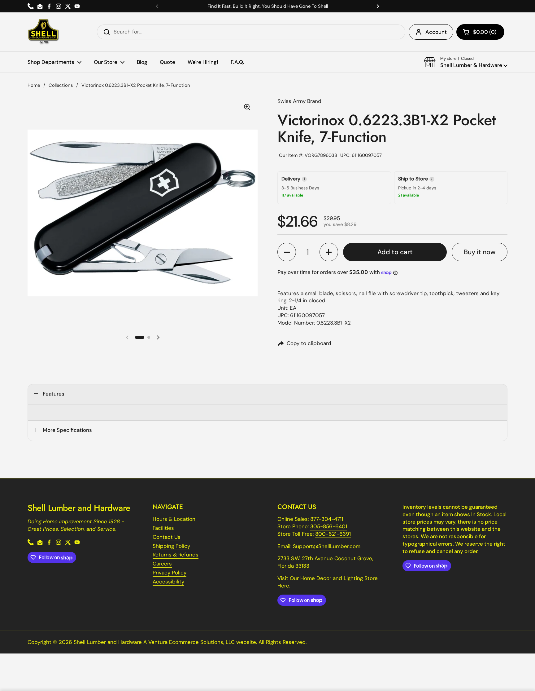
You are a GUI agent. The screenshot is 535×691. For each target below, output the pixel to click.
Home (34, 85)
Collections (61, 85)
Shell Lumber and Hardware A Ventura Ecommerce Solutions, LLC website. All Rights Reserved (190, 642)
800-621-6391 (333, 533)
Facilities (163, 528)
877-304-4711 (326, 519)
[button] (480, 32)
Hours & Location (174, 519)
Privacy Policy (169, 572)
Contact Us (167, 537)
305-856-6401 (328, 526)
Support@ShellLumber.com (326, 546)
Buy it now (479, 252)
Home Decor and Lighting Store (339, 578)
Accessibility (168, 581)
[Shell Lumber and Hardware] (43, 32)
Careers (162, 563)
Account (436, 32)
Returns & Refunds (175, 554)
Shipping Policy (171, 546)
